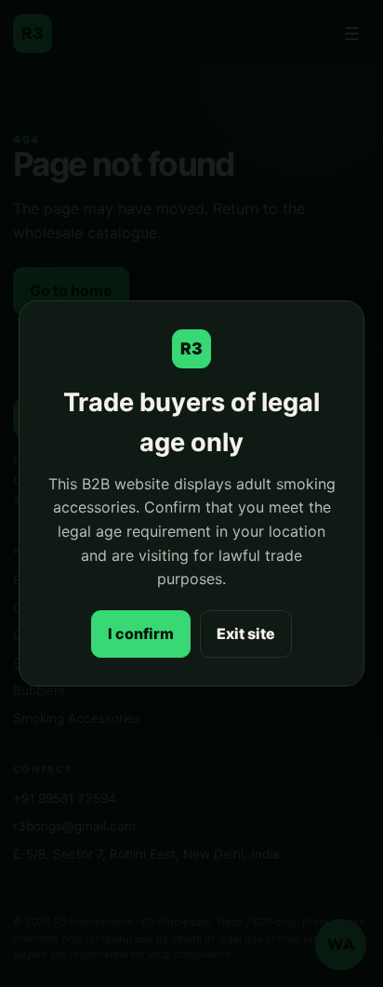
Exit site (246, 633)
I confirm (141, 633)
